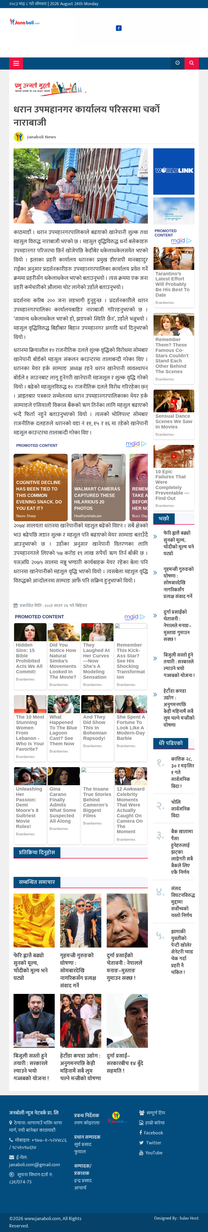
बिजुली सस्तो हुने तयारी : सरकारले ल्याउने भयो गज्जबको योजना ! (31, 1067)
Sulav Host (189, 1218)
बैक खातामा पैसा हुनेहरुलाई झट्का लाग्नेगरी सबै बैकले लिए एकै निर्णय (182, 852)
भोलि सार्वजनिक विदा (180, 809)
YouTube (153, 1153)
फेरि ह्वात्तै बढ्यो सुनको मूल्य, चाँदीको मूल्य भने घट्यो (31, 967)
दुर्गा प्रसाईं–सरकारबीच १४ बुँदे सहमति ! (125, 1063)
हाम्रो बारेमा (155, 1123)
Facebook (153, 1133)
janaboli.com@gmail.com (34, 1165)
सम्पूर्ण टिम (156, 1113)
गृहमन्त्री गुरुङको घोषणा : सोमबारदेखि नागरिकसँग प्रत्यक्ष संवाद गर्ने (78, 970)
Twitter (153, 1143)
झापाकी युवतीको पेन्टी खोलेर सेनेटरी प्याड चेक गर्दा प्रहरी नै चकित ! (182, 952)
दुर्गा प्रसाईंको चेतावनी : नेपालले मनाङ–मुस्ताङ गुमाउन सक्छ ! (124, 967)
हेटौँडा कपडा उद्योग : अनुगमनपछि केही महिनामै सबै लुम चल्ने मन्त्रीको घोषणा (80, 1067)
